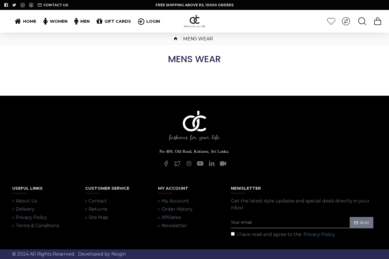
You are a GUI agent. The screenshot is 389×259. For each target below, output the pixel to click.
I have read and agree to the (286, 234)
